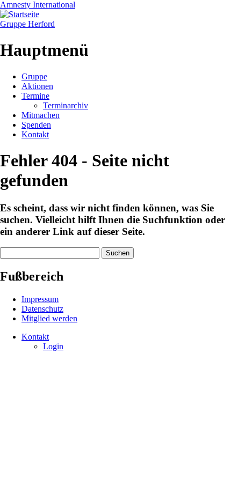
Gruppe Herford (27, 23)
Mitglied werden (49, 318)
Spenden (36, 124)
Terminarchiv (65, 105)
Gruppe (34, 76)
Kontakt (35, 134)
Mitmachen (40, 115)
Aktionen (37, 86)
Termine (35, 95)
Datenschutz (42, 308)
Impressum (40, 299)
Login (53, 346)
